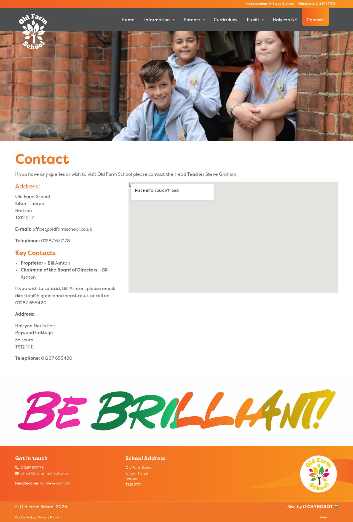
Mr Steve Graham (270, 4)
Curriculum (225, 20)
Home (128, 20)
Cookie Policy (25, 517)
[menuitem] (128, 17)
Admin (325, 517)
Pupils (253, 20)
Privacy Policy (48, 517)
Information (157, 20)
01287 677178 (317, 4)
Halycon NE (285, 20)
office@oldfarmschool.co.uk (44, 473)
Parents (192, 20)
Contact (315, 20)
